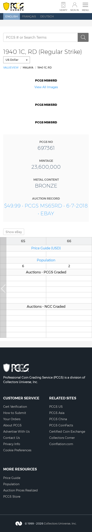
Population (46, 260)
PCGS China (58, 419)
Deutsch (47, 16)
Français (29, 16)
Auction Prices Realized (20, 490)
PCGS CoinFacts (61, 425)
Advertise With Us (16, 431)
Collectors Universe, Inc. (60, 523)
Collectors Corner (62, 438)
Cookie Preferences (17, 450)
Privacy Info (11, 444)
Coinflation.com (61, 444)
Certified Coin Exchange (67, 431)
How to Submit (14, 413)
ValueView (11, 67)
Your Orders (11, 419)
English (11, 16)
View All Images (46, 87)
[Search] (83, 37)
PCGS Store (11, 497)
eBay (14, 232)
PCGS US (56, 407)
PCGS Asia (56, 413)
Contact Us (11, 438)
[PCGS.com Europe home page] (13, 6)
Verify (63, 10)
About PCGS (12, 425)
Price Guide (11, 478)
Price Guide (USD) (46, 248)
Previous (3, 287)
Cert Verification (15, 407)
